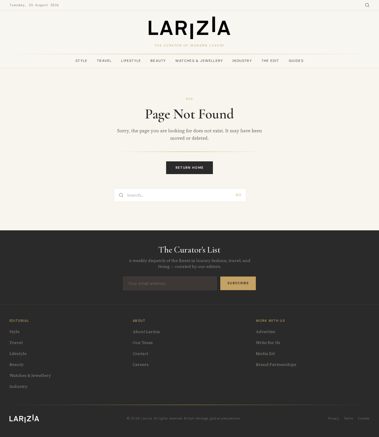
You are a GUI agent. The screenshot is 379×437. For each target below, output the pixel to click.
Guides (296, 60)
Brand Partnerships (276, 364)
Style (81, 60)
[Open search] (367, 5)
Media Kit (265, 353)
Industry (242, 60)
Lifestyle (131, 60)
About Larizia (146, 332)
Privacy (333, 418)
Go (238, 195)
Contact (140, 353)
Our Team (143, 343)
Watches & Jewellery (199, 60)
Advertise (265, 332)
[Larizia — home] (189, 28)
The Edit (270, 60)
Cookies (364, 418)
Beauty (158, 60)
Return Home (190, 168)
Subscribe (238, 283)
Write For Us (268, 343)
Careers (141, 364)
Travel (104, 60)
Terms (348, 418)
